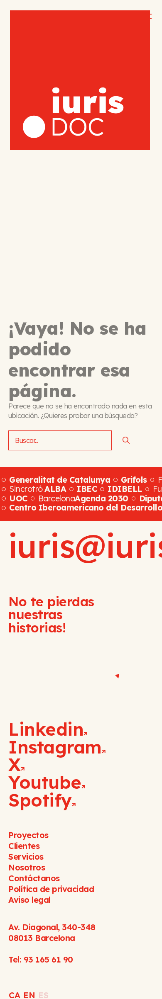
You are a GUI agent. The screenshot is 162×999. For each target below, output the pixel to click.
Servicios (26, 856)
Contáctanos (34, 878)
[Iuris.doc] (80, 80)
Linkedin (45, 729)
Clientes (23, 846)
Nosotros (26, 867)
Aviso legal (29, 899)
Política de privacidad (51, 889)
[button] (141, 16)
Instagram (55, 747)
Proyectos (28, 835)
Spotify (40, 800)
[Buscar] (126, 440)
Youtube (44, 782)
